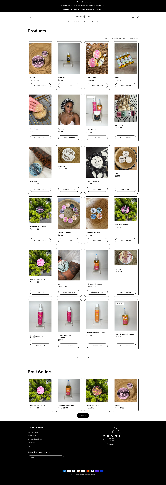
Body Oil (118, 77)
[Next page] (88, 357)
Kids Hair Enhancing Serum (125, 334)
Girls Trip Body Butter (37, 279)
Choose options (40, 85)
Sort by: (107, 38)
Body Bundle (91, 77)
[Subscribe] (61, 457)
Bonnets (61, 129)
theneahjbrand (80, 474)
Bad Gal (32, 77)
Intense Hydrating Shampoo (96, 332)
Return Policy (32, 435)
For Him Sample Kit (93, 232)
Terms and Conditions (35, 439)
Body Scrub (34, 129)
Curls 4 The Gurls (92, 181)
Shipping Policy (33, 432)
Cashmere (61, 166)
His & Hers (118, 269)
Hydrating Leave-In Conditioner (36, 337)
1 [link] (77, 357)
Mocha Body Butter (93, 405)
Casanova (33, 181)
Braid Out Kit (91, 130)
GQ (59, 284)
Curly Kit (118, 173)
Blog (29, 446)
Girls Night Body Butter (123, 224)
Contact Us (31, 442)
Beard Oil (61, 77)
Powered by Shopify (89, 474)
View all (83, 415)
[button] (30, 16)
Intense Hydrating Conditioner (64, 336)
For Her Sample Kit (64, 232)
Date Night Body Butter (38, 226)
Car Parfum (119, 125)
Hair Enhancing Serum (94, 284)
